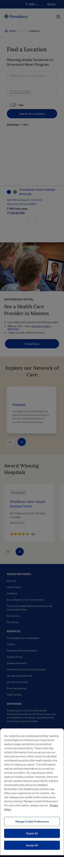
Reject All (32, 833)
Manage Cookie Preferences (32, 821)
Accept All (32, 845)
